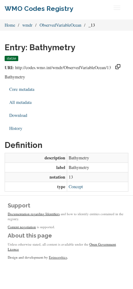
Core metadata (21, 89)
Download (18, 115)
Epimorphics (58, 257)
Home (10, 25)
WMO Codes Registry (39, 8)
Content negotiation (22, 227)
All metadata (20, 102)
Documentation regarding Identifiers (34, 213)
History (15, 128)
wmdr (27, 25)
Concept (76, 186)
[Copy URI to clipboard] (117, 67)
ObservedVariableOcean (60, 25)
